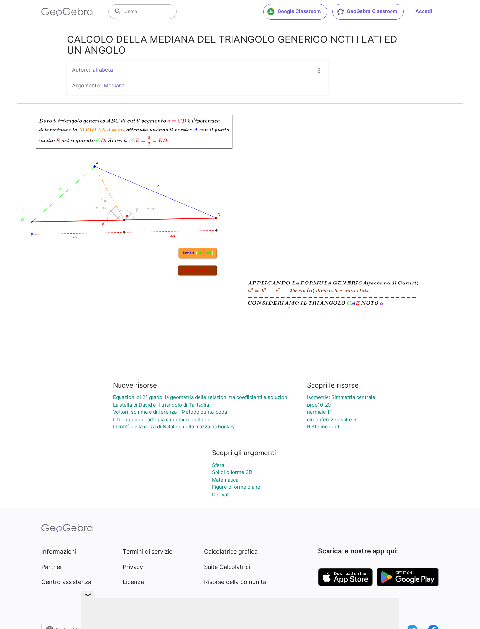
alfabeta (103, 70)
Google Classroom (299, 11)
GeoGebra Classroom (372, 11)
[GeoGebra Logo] (67, 12)
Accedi (423, 11)
